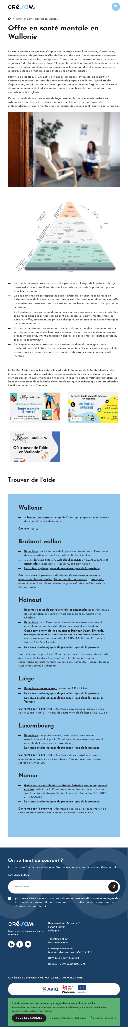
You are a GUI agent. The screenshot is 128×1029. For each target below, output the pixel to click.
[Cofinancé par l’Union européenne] (82, 989)
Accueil (11, 19)
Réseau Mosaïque (99, 662)
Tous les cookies (29, 1018)
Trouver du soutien (39, 517)
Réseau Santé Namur (50, 812)
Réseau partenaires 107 (71, 662)
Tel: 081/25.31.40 (58, 939)
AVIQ (34, 529)
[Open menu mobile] (116, 6)
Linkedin (11, 944)
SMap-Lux (38, 763)
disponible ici (37, 906)
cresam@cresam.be (60, 948)
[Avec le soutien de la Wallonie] (68, 989)
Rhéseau (50, 666)
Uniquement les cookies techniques (68, 1018)
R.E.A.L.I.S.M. (101, 713)
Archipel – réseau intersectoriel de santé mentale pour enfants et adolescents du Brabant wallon (61, 583)
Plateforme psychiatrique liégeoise (75, 709)
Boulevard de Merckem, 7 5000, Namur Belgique (64, 927)
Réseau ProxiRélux (80, 759)
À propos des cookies (102, 1018)
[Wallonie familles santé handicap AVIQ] (50, 989)
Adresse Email (19, 875)
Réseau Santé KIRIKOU (82, 812)
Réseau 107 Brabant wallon (70, 579)
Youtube (28, 944)
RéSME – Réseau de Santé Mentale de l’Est (62, 713)
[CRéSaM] (21, 6)
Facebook (19, 944)
